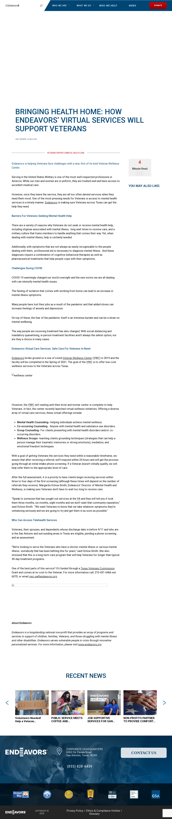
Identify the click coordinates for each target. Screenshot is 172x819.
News (132, 5)
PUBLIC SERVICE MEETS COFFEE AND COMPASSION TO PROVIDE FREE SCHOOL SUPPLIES (67, 719)
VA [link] (78, 498)
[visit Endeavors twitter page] (148, 812)
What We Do (83, 5)
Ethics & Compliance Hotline (103, 810)
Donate (158, 6)
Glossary (94, 813)
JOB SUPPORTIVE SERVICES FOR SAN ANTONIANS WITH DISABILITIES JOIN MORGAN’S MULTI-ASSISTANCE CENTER (101, 719)
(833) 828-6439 (79, 766)
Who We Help (108, 5)
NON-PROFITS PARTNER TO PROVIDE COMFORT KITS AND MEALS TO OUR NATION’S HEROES (139, 719)
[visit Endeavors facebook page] (142, 812)
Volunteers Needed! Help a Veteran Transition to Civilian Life (31, 719)
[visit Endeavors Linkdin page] (162, 812)
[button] (7, 702)
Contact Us (143, 753)
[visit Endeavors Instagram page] (155, 812)
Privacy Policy (75, 810)
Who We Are (59, 5)
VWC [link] (97, 358)
